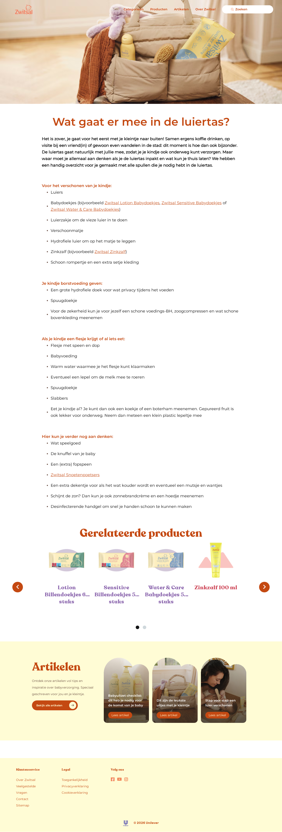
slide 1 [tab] (137, 627)
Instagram (126, 779)
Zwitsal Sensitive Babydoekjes (191, 202)
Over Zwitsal (205, 9)
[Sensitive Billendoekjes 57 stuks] (116, 560)
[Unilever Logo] (125, 823)
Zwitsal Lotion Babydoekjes (132, 202)
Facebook (113, 779)
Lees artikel (121, 715)
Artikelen (181, 9)
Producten (158, 9)
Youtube (119, 779)
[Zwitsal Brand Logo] (16, 9)
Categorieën (134, 9)
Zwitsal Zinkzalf (110, 251)
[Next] (264, 587)
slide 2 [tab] (144, 627)
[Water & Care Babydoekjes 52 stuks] (166, 560)
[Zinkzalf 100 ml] (216, 560)
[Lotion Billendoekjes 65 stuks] (66, 560)
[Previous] (17, 587)
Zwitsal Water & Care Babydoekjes (85, 209)
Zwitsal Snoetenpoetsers (75, 474)
